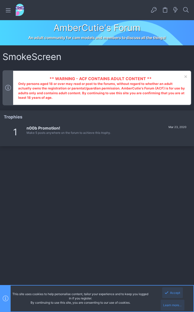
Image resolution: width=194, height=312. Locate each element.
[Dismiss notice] (185, 77)
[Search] (185, 10)
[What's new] (175, 10)
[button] (8, 10)
